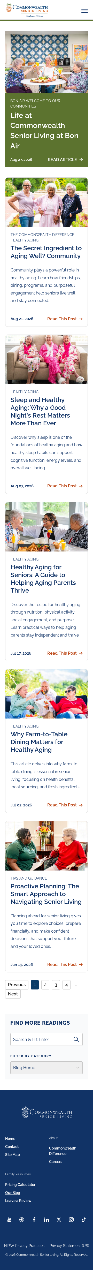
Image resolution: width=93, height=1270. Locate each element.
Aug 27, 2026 (21, 159)
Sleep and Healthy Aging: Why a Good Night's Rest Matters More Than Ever (40, 411)
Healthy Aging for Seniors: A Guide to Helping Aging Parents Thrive (43, 578)
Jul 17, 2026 (21, 653)
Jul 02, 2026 (21, 805)
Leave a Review (18, 1201)
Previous (17, 984)
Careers (55, 1162)
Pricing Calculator (20, 1185)
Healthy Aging (24, 240)
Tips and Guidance (29, 878)
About (53, 1138)
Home (10, 1139)
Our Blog (12, 1193)
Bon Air (18, 101)
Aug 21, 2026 (22, 318)
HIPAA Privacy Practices (24, 1246)
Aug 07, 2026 (22, 486)
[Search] (76, 1039)
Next (13, 993)
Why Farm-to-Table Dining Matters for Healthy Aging (39, 741)
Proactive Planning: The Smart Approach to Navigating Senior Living (46, 893)
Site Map (12, 1155)
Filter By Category (31, 1056)
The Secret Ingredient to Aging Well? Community (46, 252)
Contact (12, 1147)
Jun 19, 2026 (22, 964)
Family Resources (18, 1174)
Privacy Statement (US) (69, 1246)
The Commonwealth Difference (42, 235)
